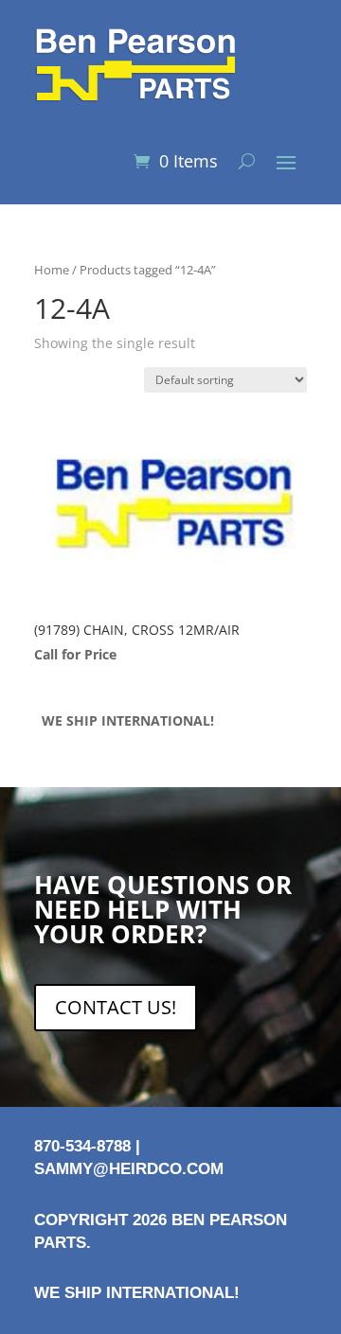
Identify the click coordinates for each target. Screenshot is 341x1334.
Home (51, 269)
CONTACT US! (115, 1007)
